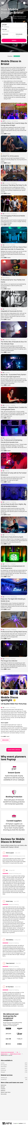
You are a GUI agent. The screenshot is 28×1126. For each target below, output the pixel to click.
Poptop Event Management (7, 1052)
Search (18, 3)
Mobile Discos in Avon (15, 1054)
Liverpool (3, 1068)
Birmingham (4, 1064)
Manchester (4, 1066)
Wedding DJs (4, 1077)
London (2, 1063)
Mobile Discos (4, 1054)
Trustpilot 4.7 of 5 (19, 1123)
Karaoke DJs (4, 1079)
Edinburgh (3, 1070)
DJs (17, 1052)
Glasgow (3, 1072)
